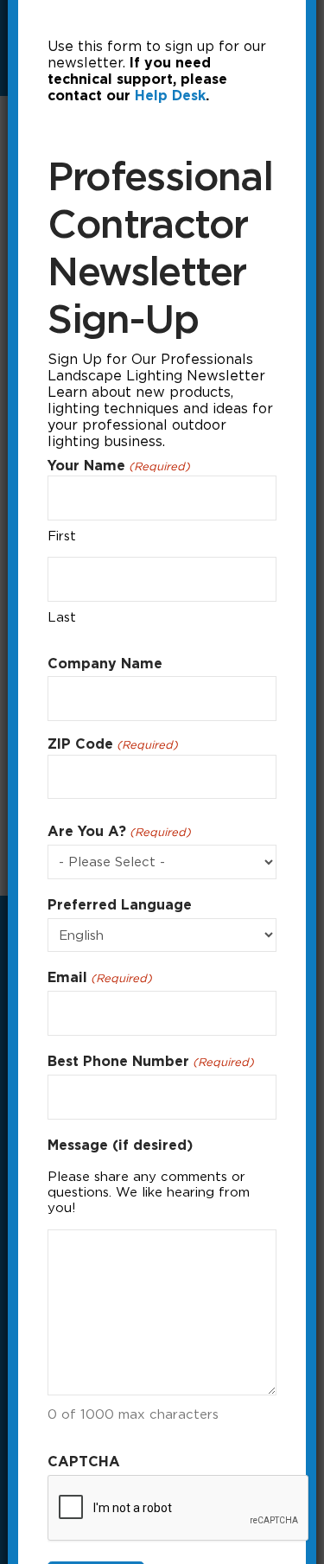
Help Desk (170, 95)
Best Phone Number (150, 1061)
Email (99, 977)
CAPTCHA (84, 1461)
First (62, 536)
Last (62, 617)
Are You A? (119, 831)
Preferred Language (120, 905)
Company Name (105, 663)
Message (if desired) (120, 1145)
